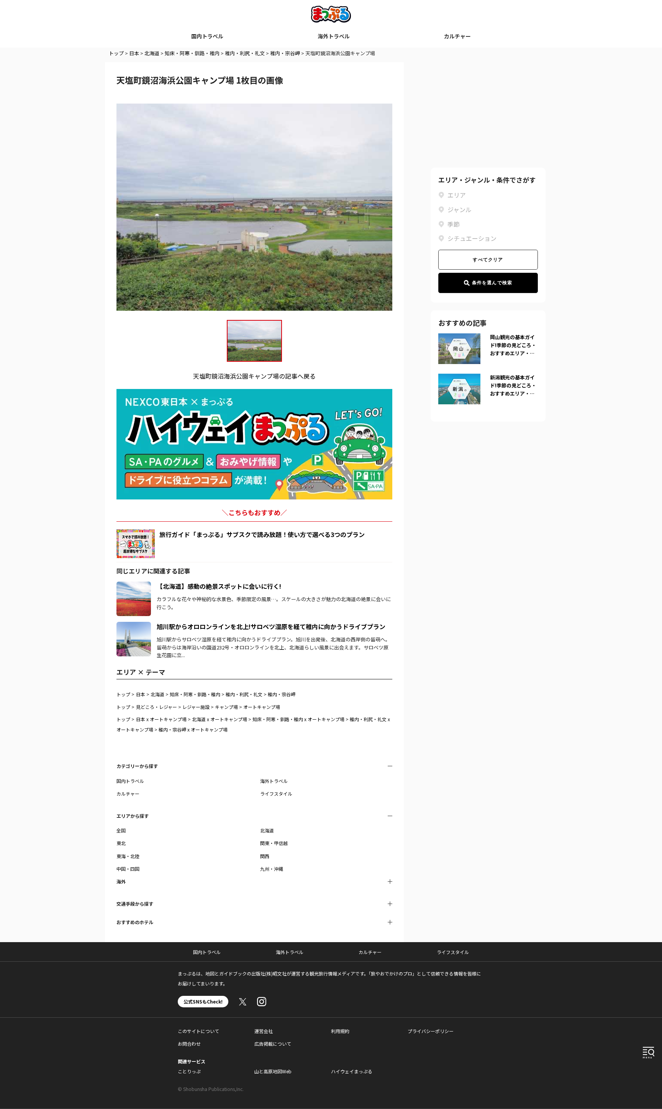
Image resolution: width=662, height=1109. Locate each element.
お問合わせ (189, 1043)
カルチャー (457, 36)
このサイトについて (198, 1031)
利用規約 (340, 1031)
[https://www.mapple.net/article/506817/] (133, 626)
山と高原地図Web (273, 1071)
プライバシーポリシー (431, 1031)
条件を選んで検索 (492, 282)
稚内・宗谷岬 (285, 53)
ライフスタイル (276, 793)
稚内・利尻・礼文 (245, 53)
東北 (121, 843)
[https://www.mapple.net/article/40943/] (133, 586)
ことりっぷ (189, 1071)
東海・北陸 (127, 856)
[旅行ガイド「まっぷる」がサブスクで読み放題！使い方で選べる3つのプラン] (135, 543)
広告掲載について (272, 1043)
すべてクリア (488, 259)
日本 (134, 53)
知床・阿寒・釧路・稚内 (192, 53)
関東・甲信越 (274, 843)
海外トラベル (334, 36)
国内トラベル (207, 36)
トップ (116, 53)
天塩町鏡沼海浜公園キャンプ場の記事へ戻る (254, 376)
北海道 (151, 53)
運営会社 (263, 1031)
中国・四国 (127, 868)
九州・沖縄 (271, 868)
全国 (121, 830)
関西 (264, 856)
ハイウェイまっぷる (351, 1071)
